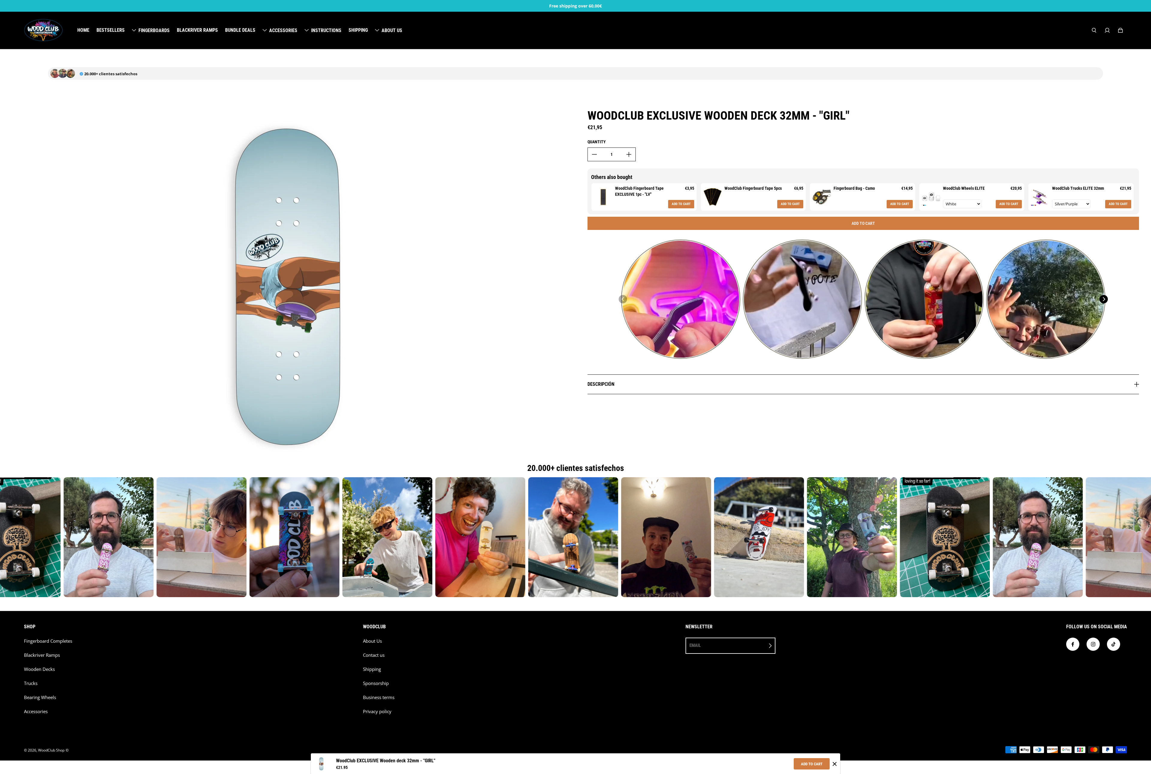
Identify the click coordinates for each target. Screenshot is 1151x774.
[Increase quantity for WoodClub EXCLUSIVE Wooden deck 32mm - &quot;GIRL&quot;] (628, 154)
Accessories (36, 711)
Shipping (372, 669)
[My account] (1107, 30)
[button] (623, 299)
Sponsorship (376, 683)
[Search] (1094, 30)
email (695, 645)
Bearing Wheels (40, 697)
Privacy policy (377, 711)
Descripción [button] (600, 384)
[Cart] (1120, 30)
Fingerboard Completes (48, 641)
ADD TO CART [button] (681, 204)
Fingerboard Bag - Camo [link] (854, 188)
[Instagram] (1093, 644)
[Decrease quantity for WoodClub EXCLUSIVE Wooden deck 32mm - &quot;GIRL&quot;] (594, 154)
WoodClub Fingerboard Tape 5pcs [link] (753, 188)
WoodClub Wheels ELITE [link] (964, 188)
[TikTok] (1113, 644)
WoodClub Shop (51, 750)
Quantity (596, 141)
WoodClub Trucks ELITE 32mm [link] (1078, 188)
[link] (603, 197)
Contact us (374, 655)
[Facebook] (1072, 644)
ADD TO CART (811, 764)
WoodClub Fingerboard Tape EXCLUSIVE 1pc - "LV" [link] (639, 191)
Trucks (30, 683)
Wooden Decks (39, 669)
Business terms (378, 697)
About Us (372, 641)
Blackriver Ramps (42, 655)
